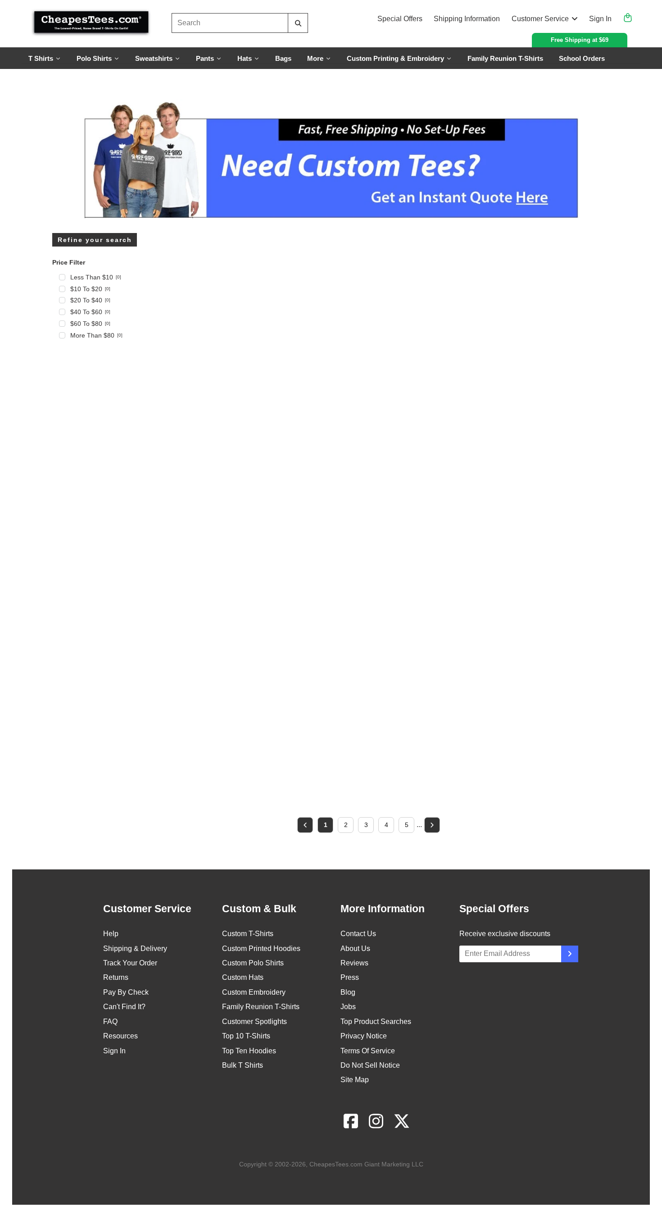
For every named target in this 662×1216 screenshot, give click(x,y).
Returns (115, 977)
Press (349, 977)
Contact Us (358, 933)
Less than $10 (95, 277)
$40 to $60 (90, 311)
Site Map (354, 1079)
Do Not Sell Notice (370, 1065)
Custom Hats (242, 977)
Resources (120, 1036)
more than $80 (96, 335)
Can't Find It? (124, 1006)
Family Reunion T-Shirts (260, 1006)
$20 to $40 (90, 300)
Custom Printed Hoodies (261, 948)
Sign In (600, 19)
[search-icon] (298, 23)
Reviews (354, 963)
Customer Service (540, 19)
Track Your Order (130, 963)
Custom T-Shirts (247, 933)
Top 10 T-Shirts (246, 1036)
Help (110, 933)
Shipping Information (467, 19)
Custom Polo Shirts (253, 963)
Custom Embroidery (254, 992)
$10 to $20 (90, 289)
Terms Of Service (367, 1051)
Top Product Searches (375, 1021)
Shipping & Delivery (135, 948)
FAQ (110, 1021)
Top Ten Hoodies (249, 1051)
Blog (347, 992)
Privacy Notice (363, 1036)
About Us (355, 948)
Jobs (348, 1006)
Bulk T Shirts (242, 1065)
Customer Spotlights (254, 1021)
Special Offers (399, 19)
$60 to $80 (90, 323)
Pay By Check (126, 992)
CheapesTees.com (336, 1164)
